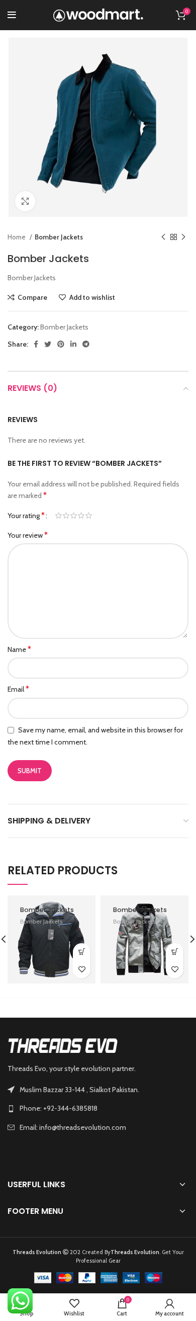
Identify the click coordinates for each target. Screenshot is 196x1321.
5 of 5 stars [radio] (88, 515)
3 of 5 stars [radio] (73, 515)
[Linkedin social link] (73, 344)
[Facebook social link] (36, 344)
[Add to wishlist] (81, 969)
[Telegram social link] (85, 344)
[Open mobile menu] (12, 15)
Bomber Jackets (59, 237)
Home (17, 237)
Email (18, 689)
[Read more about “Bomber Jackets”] (81, 952)
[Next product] (183, 237)
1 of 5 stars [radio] (58, 515)
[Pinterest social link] (60, 344)
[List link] (98, 1108)
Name (19, 649)
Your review (28, 535)
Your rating (26, 516)
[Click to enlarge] (25, 201)
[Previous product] (163, 237)
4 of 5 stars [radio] (81, 515)
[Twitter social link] (47, 344)
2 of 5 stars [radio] (66, 515)
